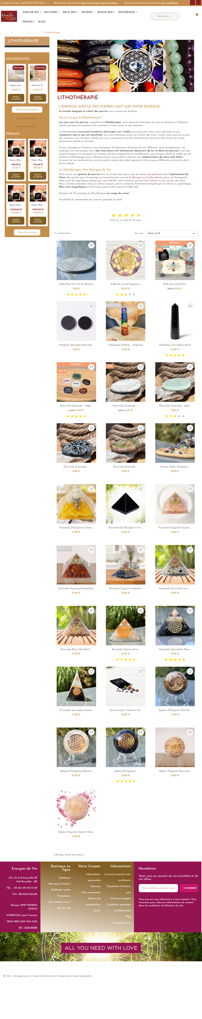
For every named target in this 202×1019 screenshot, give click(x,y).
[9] (182, 659)
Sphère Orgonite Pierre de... (175, 771)
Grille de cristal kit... (175, 284)
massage (94, 177)
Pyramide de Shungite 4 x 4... (126, 527)
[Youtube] (196, 976)
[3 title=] (117, 215)
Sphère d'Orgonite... (125, 771)
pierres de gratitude (150, 174)
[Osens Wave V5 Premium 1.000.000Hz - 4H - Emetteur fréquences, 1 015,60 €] (16, 205)
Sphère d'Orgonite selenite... (76, 771)
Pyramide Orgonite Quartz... (175, 527)
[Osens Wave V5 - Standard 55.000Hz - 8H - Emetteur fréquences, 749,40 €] (38, 160)
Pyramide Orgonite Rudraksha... (76, 588)
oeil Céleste (150, 180)
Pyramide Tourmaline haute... (76, 710)
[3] (76, 294)
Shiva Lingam (106, 184)
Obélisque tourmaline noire (175, 345)
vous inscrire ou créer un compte (99, 2)
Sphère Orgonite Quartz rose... (76, 832)
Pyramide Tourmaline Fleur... (175, 649)
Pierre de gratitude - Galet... (76, 406)
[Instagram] (198, 2)
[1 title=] (111, 215)
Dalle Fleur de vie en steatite (76, 284)
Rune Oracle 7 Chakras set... (126, 710)
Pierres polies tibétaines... (175, 467)
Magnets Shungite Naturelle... (76, 345)
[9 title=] (136, 215)
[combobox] (166, 16)
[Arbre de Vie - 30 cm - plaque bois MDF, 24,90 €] (38, 83)
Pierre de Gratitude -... (125, 406)
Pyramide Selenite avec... (126, 649)
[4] (80, 294)
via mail (117, 199)
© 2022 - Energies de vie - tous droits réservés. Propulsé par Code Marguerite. (47, 976)
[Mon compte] (186, 16)
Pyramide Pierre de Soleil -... (76, 649)
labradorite (155, 177)
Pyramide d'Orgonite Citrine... (76, 527)
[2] (72, 294)
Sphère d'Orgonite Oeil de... (175, 710)
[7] (178, 659)
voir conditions (169, 2)
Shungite (137, 177)
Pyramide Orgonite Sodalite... (125, 588)
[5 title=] (123, 215)
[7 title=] (129, 215)
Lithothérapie (23, 41)
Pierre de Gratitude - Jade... (175, 406)
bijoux (126, 174)
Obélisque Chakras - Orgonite (125, 345)
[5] (84, 294)
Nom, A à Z (172, 233)
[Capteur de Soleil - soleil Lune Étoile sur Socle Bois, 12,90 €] (16, 83)
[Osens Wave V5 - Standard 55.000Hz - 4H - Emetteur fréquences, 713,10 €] (16, 160)
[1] (68, 294)
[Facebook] (192, 2)
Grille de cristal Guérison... (125, 284)
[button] (195, 16)
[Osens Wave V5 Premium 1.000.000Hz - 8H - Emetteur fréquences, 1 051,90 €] (38, 205)
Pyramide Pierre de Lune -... (175, 588)
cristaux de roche (175, 180)
